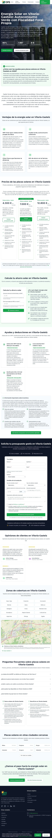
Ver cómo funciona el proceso (34, 780)
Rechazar (46, 835)
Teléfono (12, 467)
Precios (24, 2)
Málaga (3, 821)
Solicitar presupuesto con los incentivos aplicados (27, 432)
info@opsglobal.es (33, 813)
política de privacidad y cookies (25, 836)
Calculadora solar (31, 800)
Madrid (3, 813)
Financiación (30, 2)
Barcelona (4, 815)
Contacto (29, 802)
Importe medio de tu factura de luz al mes (16, 489)
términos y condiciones (18, 504)
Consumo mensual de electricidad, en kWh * (13, 293)
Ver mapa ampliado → (7, 650)
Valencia (3, 817)
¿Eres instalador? (40, 832)
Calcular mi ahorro (7, 50)
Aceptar (38, 835)
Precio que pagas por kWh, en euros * (11, 301)
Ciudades (38, 2)
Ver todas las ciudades (26, 755)
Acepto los (16, 504)
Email (31, 467)
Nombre (11, 461)
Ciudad (11, 474)
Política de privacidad (12, 832)
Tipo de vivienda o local (15, 483)
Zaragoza (4, 823)
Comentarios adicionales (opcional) (15, 495)
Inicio (12, 2)
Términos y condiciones (27, 832)
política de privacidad (22, 506)
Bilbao (3, 825)
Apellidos (32, 461)
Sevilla (3, 819)
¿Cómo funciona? (17, 2)
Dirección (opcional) (31, 488)
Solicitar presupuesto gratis (21, 50)
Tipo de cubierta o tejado (32, 483)
